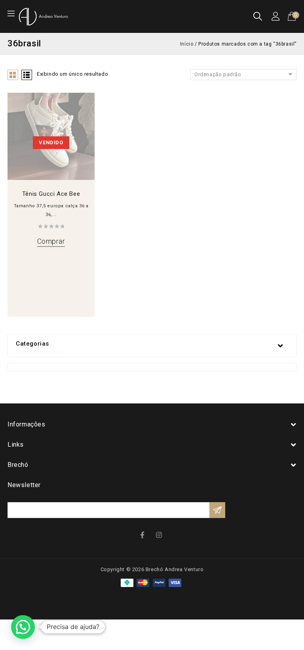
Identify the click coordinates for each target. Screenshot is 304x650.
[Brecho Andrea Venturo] (43, 16)
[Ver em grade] (13, 75)
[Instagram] (160, 534)
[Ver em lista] (26, 75)
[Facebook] (144, 534)
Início (187, 44)
